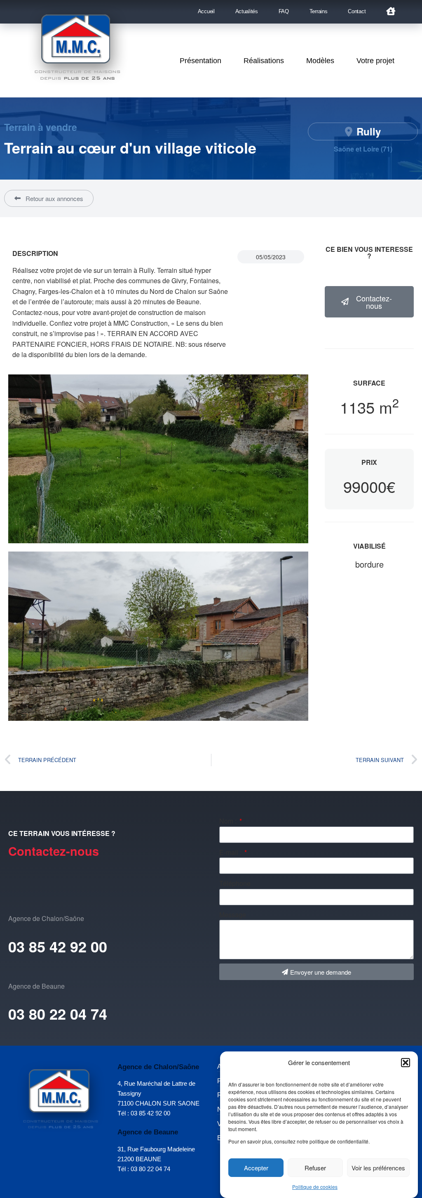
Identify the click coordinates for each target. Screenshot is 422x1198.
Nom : (228, 821)
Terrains (318, 11)
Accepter (256, 1167)
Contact (357, 11)
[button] (405, 1062)
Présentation (200, 61)
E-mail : (231, 852)
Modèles (320, 61)
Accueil (206, 11)
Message (232, 914)
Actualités (246, 11)
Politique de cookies (315, 1186)
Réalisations (264, 61)
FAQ (284, 11)
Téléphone (235, 883)
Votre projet (375, 61)
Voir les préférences (378, 1167)
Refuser (315, 1167)
